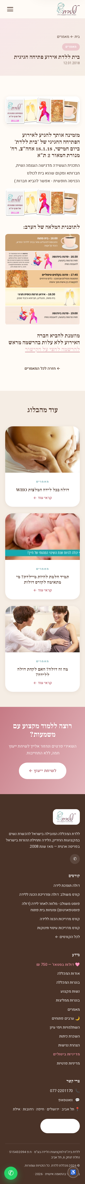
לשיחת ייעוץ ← (42, 771)
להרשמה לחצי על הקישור (52, 349)
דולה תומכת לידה (67, 885)
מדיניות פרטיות (68, 1063)
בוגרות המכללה (68, 982)
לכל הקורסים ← (67, 937)
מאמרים (63, 37)
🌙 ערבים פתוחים (66, 1018)
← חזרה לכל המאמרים (42, 368)
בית (77, 37)
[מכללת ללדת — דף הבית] (68, 9)
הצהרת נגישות (69, 1045)
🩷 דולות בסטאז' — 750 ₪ (58, 964)
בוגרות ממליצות (68, 1000)
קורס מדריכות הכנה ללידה (60, 919)
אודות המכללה (68, 973)
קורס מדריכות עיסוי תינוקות (58, 928)
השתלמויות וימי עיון (65, 1027)
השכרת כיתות (69, 1036)
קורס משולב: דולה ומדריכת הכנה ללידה (49, 894)
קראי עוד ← (42, 497)
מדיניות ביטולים (66, 1054)
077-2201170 (61, 1091)
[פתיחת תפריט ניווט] (10, 9)
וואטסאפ (65, 1100)
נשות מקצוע (70, 991)
